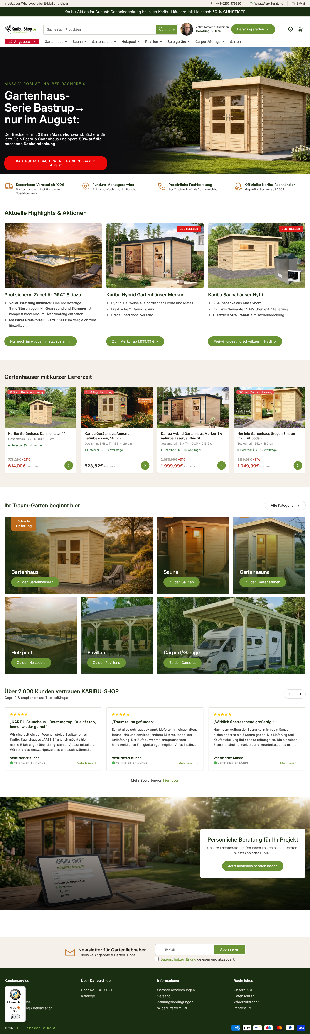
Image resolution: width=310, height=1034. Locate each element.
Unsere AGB (243, 990)
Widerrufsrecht (246, 1002)
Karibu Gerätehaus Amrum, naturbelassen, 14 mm (107, 435)
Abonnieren (229, 949)
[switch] (15, 1016)
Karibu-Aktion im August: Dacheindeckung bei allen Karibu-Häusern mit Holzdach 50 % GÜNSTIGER (155, 12)
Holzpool (129, 41)
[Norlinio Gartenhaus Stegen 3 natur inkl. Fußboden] (270, 407)
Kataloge (88, 996)
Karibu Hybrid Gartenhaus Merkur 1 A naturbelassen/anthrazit (191, 435)
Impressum (243, 1008)
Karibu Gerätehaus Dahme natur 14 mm (40, 433)
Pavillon (151, 41)
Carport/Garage (208, 41)
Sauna (78, 41)
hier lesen (170, 780)
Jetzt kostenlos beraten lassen (253, 866)
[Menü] (23, 989)
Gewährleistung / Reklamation (29, 1008)
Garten (235, 41)
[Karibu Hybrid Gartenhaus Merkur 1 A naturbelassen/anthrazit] (193, 407)
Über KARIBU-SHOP (97, 990)
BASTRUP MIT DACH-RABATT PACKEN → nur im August (55, 163)
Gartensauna (102, 41)
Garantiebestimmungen (176, 990)
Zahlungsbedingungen (175, 1002)
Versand (163, 996)
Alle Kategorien (283, 505)
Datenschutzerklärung (178, 959)
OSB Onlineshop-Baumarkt (36, 1028)
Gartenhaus (54, 41)
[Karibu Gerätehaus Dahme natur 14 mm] (40, 407)
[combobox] (110, 29)
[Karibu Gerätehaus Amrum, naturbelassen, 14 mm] (117, 407)
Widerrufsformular (172, 1008)
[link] (155, 110)
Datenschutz (244, 996)
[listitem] (228, 3)
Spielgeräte (176, 41)
